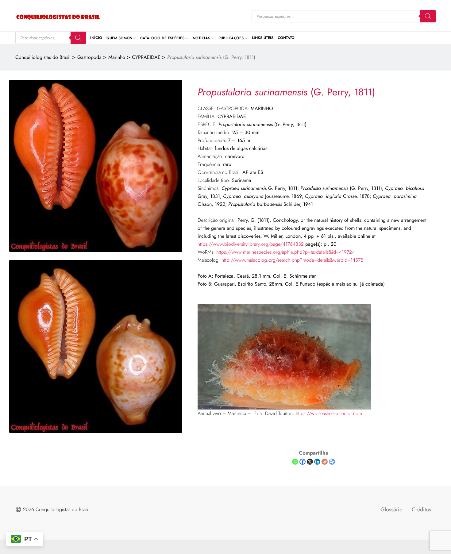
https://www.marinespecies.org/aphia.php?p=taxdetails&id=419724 (285, 252)
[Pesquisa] (428, 16)
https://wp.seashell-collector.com (329, 413)
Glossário (391, 510)
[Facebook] (302, 462)
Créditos (421, 510)
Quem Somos (119, 38)
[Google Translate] (332, 462)
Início (96, 38)
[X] (310, 462)
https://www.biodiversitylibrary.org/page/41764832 (251, 244)
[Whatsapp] (295, 462)
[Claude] (325, 462)
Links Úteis (262, 38)
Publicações (231, 38)
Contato (286, 38)
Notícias (201, 38)
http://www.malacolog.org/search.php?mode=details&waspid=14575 (292, 260)
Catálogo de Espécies (162, 38)
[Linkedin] (317, 462)
